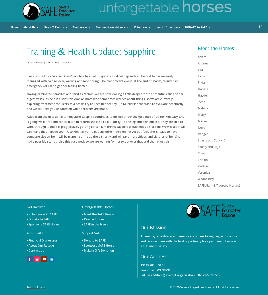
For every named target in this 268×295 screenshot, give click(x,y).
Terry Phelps (36, 62)
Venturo (203, 166)
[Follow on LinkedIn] (52, 259)
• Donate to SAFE (38, 219)
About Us (29, 27)
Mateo (202, 121)
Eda (200, 70)
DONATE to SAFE (196, 27)
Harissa (203, 89)
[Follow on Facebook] (30, 259)
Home (15, 27)
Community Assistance (111, 27)
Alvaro (202, 57)
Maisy (202, 115)
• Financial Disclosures (42, 240)
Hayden (203, 95)
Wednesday (206, 179)
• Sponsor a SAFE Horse (98, 246)
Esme (201, 76)
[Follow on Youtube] (44, 259)
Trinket (203, 160)
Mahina (203, 108)
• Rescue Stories (93, 219)
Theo (201, 153)
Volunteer (140, 27)
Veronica (204, 173)
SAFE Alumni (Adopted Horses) (219, 185)
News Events (54, 27)
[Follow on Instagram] (37, 259)
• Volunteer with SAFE (42, 214)
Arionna (203, 63)
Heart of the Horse (168, 27)
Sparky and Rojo (209, 147)
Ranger (203, 134)
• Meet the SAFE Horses (98, 214)
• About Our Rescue (40, 246)
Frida (201, 83)
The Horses (80, 27)
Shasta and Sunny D (212, 140)
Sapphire (66, 62)
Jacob (201, 102)
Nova (201, 128)
